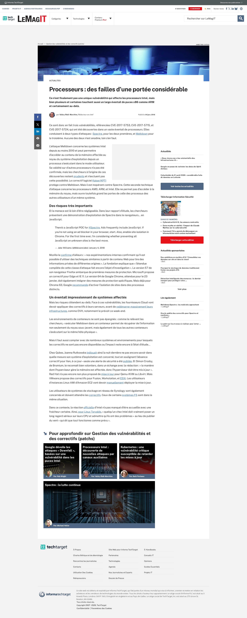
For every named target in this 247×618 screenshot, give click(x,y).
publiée (127, 361)
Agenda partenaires (33, 9)
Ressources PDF (52, 9)
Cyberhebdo (68, 9)
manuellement (115, 382)
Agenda (112, 567)
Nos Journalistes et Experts (120, 572)
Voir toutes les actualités (182, 186)
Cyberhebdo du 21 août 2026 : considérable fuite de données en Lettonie (181, 176)
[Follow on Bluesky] (236, 8)
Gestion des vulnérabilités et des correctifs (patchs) (65, 44)
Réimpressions (79, 578)
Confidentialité (83, 608)
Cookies (5, 9)
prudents (79, 176)
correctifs (95, 395)
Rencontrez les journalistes (85, 561)
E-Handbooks (150, 550)
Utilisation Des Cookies (83, 572)
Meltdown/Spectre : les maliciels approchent (180, 305)
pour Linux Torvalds (89, 411)
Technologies (114, 561)
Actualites (55, 81)
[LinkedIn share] (37, 131)
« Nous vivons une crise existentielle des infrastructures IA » (178, 159)
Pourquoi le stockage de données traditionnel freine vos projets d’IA (180, 269)
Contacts (77, 567)
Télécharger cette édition (182, 240)
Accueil (40, 44)
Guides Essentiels (152, 567)
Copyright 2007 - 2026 (86, 605)
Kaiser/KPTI (99, 180)
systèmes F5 (129, 395)
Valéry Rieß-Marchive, (68, 115)
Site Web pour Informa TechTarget (123, 550)
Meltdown (142, 133)
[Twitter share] (37, 124)
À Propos (77, 550)
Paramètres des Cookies (101, 608)
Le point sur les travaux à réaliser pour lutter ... (181, 324)
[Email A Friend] (37, 145)
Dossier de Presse (116, 578)
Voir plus (182, 289)
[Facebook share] (37, 117)
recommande (80, 284)
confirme (66, 254)
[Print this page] (37, 138)
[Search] (241, 18)
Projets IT (16, 9)
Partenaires (113, 555)
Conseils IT (149, 555)
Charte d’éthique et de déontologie (88, 555)
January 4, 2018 (97, 248)
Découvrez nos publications (230, 2)
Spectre (97, 133)
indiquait (92, 352)
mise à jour (107, 374)
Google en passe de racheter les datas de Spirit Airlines (181, 168)
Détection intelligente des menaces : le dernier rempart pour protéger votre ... (181, 280)
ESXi (123, 378)
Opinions (148, 561)
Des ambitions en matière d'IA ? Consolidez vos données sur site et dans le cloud (181, 258)
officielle (89, 407)
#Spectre (94, 227)
